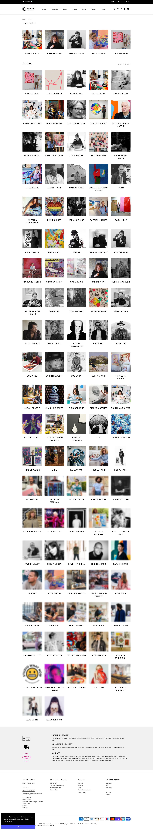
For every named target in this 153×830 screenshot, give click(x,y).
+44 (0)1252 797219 (28, 790)
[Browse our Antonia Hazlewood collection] (32, 206)
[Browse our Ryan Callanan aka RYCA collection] (54, 424)
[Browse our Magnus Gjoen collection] (121, 486)
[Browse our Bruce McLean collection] (76, 39)
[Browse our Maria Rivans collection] (76, 612)
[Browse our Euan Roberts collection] (121, 612)
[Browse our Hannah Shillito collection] (32, 641)
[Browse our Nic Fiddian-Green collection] (121, 142)
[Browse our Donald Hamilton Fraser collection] (98, 174)
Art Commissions (55, 788)
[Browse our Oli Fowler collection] (32, 486)
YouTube (108, 792)
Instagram (109, 783)
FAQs (79, 788)
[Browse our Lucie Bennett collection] (54, 80)
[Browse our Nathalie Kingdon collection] (98, 518)
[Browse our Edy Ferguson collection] (98, 142)
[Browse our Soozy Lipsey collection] (54, 550)
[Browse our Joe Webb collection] (32, 362)
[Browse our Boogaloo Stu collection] (32, 424)
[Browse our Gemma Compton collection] (121, 424)
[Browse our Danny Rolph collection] (121, 297)
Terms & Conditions (84, 790)
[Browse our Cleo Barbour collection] (76, 394)
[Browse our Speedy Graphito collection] (76, 641)
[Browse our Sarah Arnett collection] (32, 394)
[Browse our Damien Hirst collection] (54, 206)
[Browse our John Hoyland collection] (76, 206)
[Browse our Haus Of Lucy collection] (54, 518)
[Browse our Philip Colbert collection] (98, 109)
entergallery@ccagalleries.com (32, 794)
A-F (119, 64)
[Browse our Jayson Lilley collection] (32, 550)
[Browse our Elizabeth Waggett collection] (121, 674)
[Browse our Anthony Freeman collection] (54, 486)
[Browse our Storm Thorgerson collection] (76, 330)
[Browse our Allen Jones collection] (54, 238)
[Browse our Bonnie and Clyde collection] (32, 109)
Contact (103, 9)
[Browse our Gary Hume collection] (121, 206)
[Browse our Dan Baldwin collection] (121, 39)
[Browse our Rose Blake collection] (76, 80)
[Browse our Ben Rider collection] (98, 612)
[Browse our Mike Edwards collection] (32, 456)
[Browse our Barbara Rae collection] (54, 39)
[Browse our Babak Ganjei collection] (98, 486)
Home (23, 19)
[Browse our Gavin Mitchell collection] (76, 550)
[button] (119, 9)
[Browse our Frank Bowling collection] (54, 109)
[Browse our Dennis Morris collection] (98, 550)
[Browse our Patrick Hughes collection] (98, 206)
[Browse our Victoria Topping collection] (76, 674)
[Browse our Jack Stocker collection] (98, 641)
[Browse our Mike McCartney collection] (98, 238)
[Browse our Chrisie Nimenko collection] (76, 580)
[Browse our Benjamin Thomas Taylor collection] (54, 674)
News (84, 9)
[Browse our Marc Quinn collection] (76, 268)
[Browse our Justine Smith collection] (54, 641)
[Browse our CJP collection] (98, 424)
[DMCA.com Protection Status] (36, 821)
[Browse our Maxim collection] (76, 238)
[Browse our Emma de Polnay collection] (54, 142)
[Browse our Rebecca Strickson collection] (121, 641)
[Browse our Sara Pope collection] (121, 580)
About (93, 9)
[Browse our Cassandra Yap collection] (54, 706)
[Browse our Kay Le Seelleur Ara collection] (121, 518)
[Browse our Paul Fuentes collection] (76, 486)
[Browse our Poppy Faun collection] (121, 456)
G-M (124, 64)
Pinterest (108, 794)
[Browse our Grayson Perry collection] (54, 268)
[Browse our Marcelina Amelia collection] (121, 362)
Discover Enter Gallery (57, 785)
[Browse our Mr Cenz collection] (32, 580)
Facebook (109, 788)
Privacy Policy (82, 792)
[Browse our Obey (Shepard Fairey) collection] (98, 580)
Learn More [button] (8, 821)
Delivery (80, 785)
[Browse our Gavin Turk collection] (121, 330)
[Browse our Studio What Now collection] (32, 674)
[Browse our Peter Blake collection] (32, 39)
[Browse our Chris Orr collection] (54, 297)
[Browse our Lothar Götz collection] (76, 174)
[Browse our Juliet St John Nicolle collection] (32, 297)
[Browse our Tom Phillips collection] (76, 297)
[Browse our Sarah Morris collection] (121, 550)
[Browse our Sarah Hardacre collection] (32, 518)
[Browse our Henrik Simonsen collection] (121, 268)
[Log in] (124, 9)
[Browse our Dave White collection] (32, 706)
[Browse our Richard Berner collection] (98, 394)
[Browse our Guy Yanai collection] (76, 362)
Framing (80, 783)
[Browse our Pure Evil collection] (54, 612)
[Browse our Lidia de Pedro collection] (32, 142)
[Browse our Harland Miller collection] (32, 268)
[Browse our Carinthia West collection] (54, 362)
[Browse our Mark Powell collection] (32, 612)
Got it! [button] (18, 827)
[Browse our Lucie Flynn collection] (32, 174)
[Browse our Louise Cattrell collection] (76, 109)
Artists (44, 9)
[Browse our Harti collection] (121, 174)
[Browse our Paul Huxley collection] (32, 238)
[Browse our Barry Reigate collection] (98, 297)
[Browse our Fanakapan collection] (76, 456)
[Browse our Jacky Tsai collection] (98, 330)
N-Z (129, 64)
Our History (53, 783)
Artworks (55, 9)
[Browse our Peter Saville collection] (32, 330)
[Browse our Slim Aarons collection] (98, 362)
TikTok (107, 785)
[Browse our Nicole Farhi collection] (98, 456)
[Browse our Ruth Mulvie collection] (98, 39)
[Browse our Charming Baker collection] (54, 394)
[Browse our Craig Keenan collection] (76, 518)
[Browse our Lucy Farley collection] (76, 142)
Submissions (54, 790)
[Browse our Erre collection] (54, 456)
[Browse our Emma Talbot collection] (54, 330)
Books (65, 9)
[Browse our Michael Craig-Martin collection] (121, 109)
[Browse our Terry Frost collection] (54, 174)
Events (75, 9)
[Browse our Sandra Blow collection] (121, 80)
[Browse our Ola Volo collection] (98, 674)
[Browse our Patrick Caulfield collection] (76, 424)
